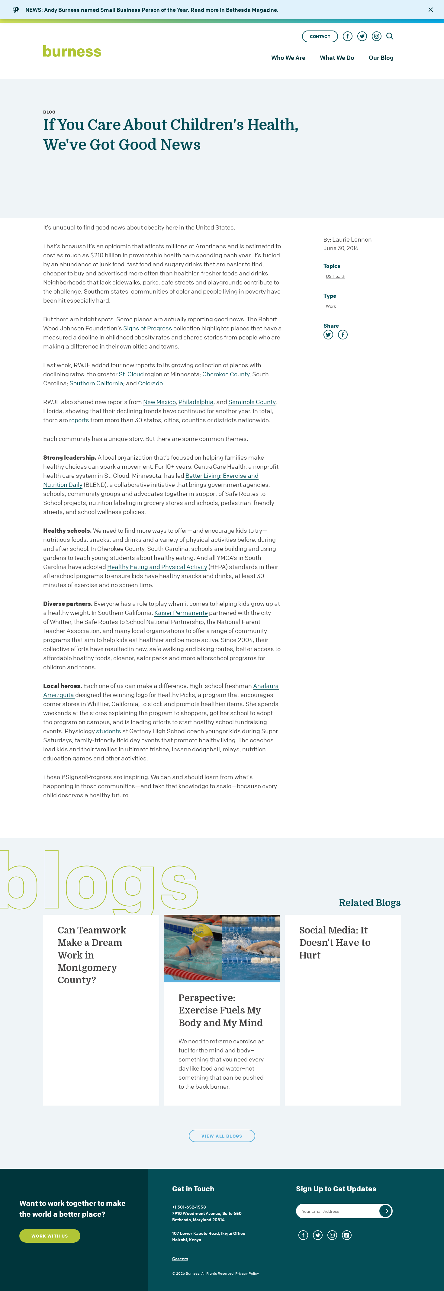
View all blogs (222, 1136)
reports (79, 420)
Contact (320, 36)
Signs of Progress (147, 328)
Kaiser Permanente (181, 612)
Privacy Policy (247, 1273)
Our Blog (381, 57)
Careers (180, 1258)
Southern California (96, 383)
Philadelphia (196, 402)
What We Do (337, 57)
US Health (335, 276)
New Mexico (159, 402)
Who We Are (288, 57)
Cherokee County (225, 374)
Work (331, 306)
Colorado (150, 383)
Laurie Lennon (352, 239)
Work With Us (49, 1236)
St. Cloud (131, 374)
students (108, 731)
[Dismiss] (431, 10)
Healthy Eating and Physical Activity (157, 566)
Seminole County (251, 402)
